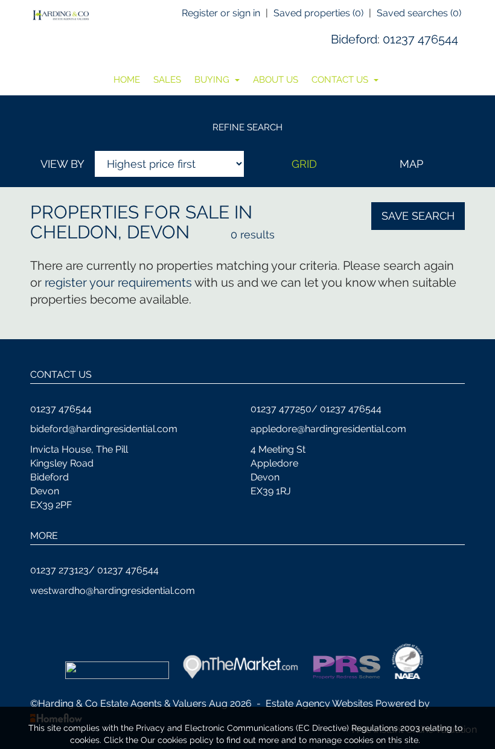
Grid (304, 164)
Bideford (354, 39)
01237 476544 (420, 39)
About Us (275, 79)
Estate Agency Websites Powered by (348, 703)
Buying (213, 79)
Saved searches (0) (419, 13)
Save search (418, 215)
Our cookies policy (178, 740)
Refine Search (247, 127)
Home (126, 79)
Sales (167, 79)
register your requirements (118, 282)
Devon (158, 232)
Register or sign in (221, 13)
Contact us (341, 79)
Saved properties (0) (318, 13)
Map (411, 164)
